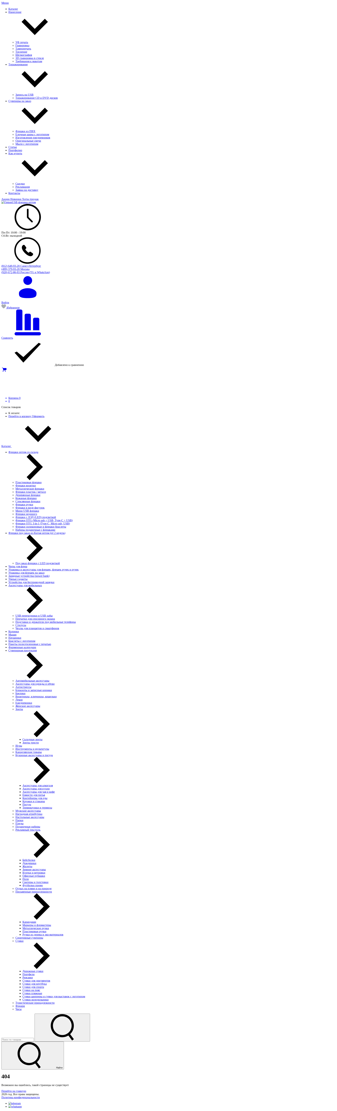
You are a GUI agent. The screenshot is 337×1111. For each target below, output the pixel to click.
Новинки (16, 199)
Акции (5, 199)
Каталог (6, 446)
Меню (5, 2)
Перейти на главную (13, 1091)
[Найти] (62, 1028)
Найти (58, 1067)
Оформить (38, 416)
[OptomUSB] (18, 202)
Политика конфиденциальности (20, 1097)
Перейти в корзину (20, 416)
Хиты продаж (30, 199)
